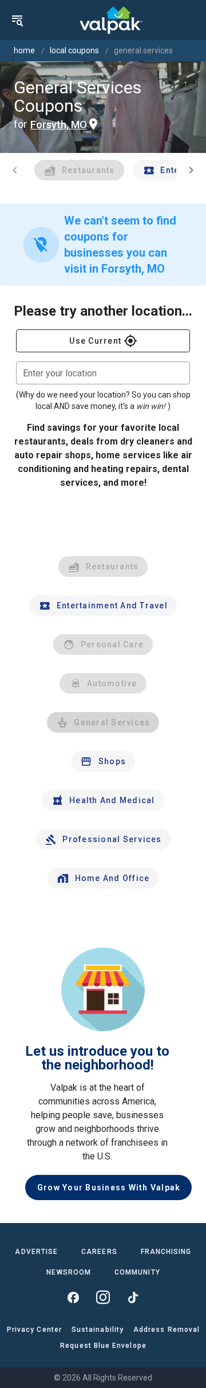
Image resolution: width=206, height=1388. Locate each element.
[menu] (17, 20)
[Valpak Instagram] (103, 1297)
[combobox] (103, 372)
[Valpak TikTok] (132, 1297)
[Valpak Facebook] (73, 1297)
